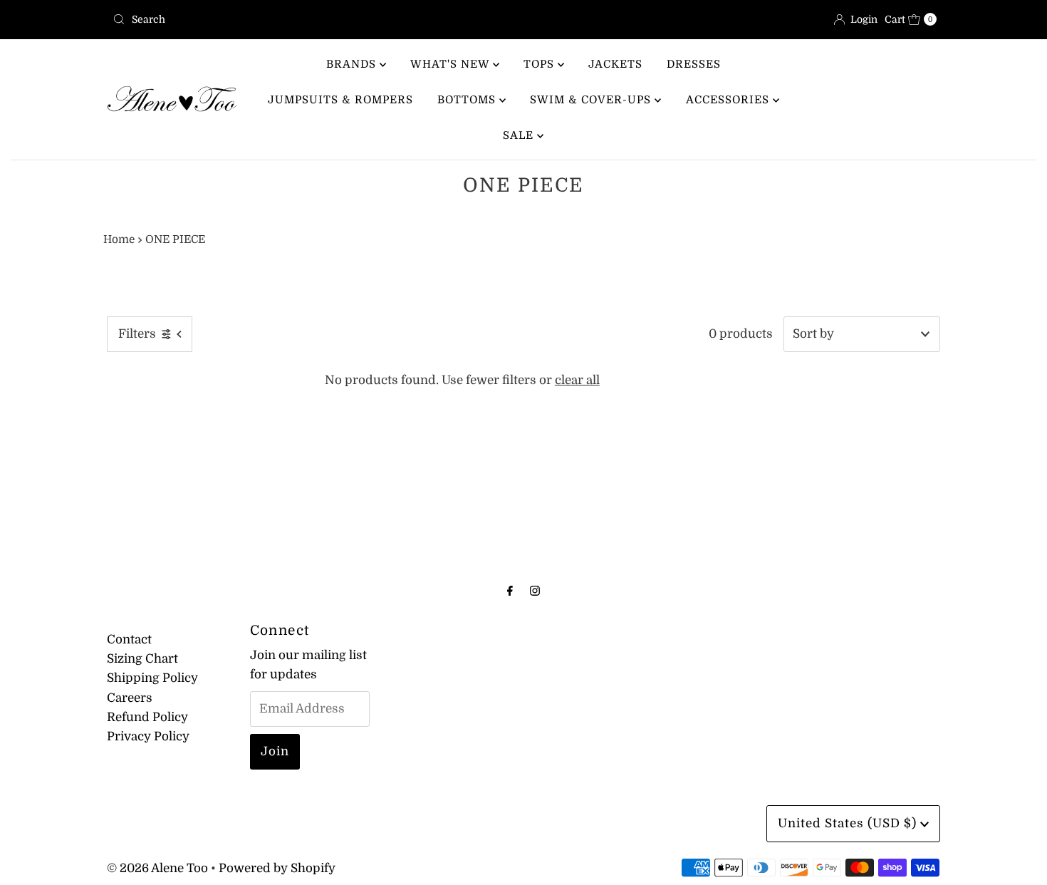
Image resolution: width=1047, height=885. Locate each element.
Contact (129, 639)
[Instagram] (535, 590)
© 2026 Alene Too (157, 868)
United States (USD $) (849, 823)
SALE (520, 135)
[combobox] (312, 19)
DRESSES (694, 64)
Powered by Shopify (277, 868)
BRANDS (353, 64)
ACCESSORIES (729, 99)
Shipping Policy (152, 678)
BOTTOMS (468, 99)
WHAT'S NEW (451, 64)
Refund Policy (147, 717)
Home (119, 239)
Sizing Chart (142, 659)
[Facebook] (510, 590)
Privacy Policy (148, 736)
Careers (129, 698)
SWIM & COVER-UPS (592, 99)
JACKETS (615, 64)
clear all (577, 380)
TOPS (541, 64)
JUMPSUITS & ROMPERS (340, 99)
